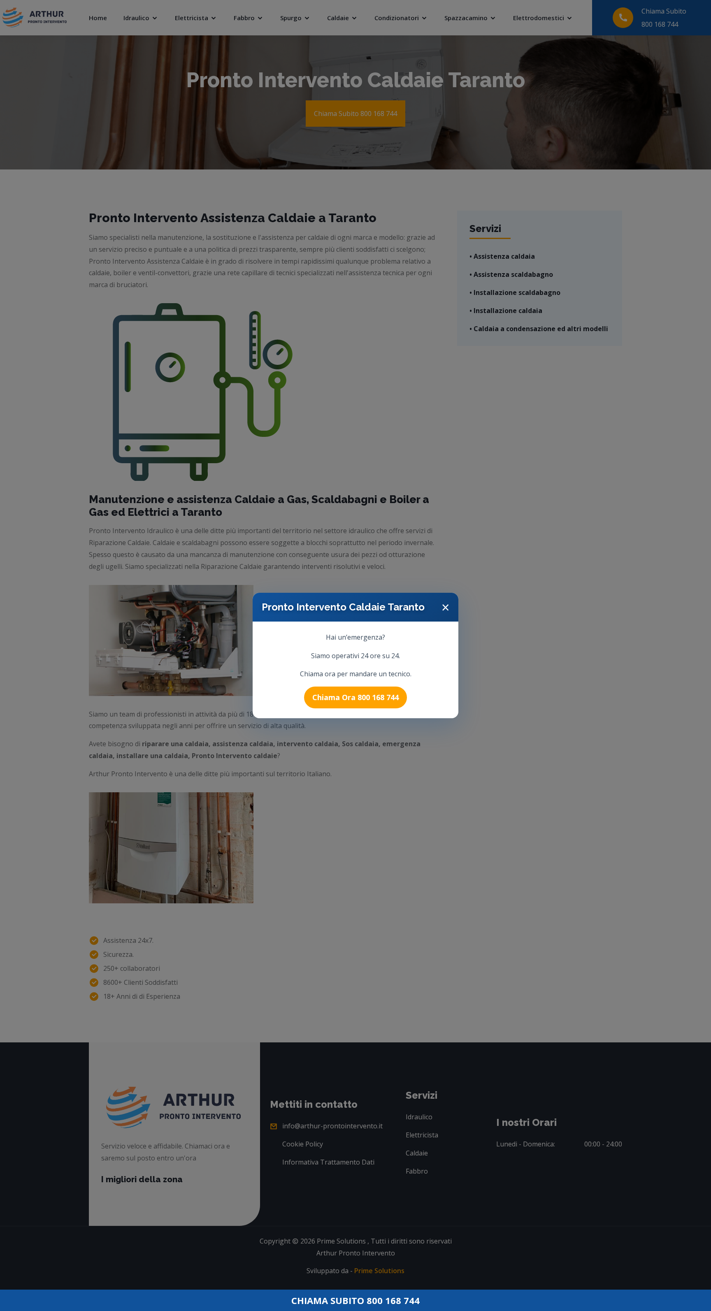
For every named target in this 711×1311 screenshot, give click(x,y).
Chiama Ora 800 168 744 (355, 697)
